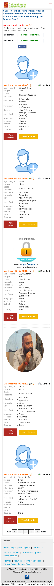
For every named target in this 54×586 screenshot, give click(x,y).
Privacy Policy (10, 564)
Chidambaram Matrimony (16, 28)
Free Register (24, 547)
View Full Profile (28, 136)
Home (6, 547)
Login (13, 547)
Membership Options (31, 552)
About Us (18, 561)
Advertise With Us (11, 552)
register (32, 264)
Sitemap (7, 561)
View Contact (10, 136)
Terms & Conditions (33, 561)
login (23, 264)
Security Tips (24, 564)
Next (43, 531)
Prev (9, 531)
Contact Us (38, 547)
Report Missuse (10, 555)
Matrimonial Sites (37, 28)
